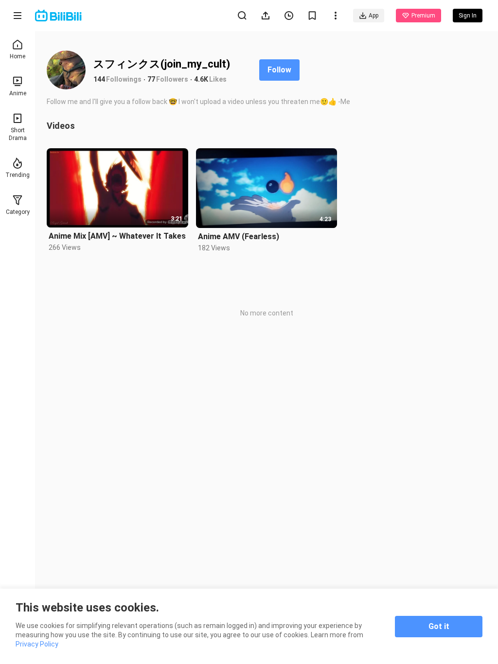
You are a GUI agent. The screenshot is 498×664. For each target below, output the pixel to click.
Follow (279, 69)
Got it (438, 626)
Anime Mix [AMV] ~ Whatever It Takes (117, 236)
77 (151, 79)
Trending (17, 175)
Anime (17, 93)
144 (99, 79)
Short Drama (18, 134)
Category (18, 212)
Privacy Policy (37, 644)
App (373, 15)
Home (17, 56)
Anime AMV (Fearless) (238, 236)
